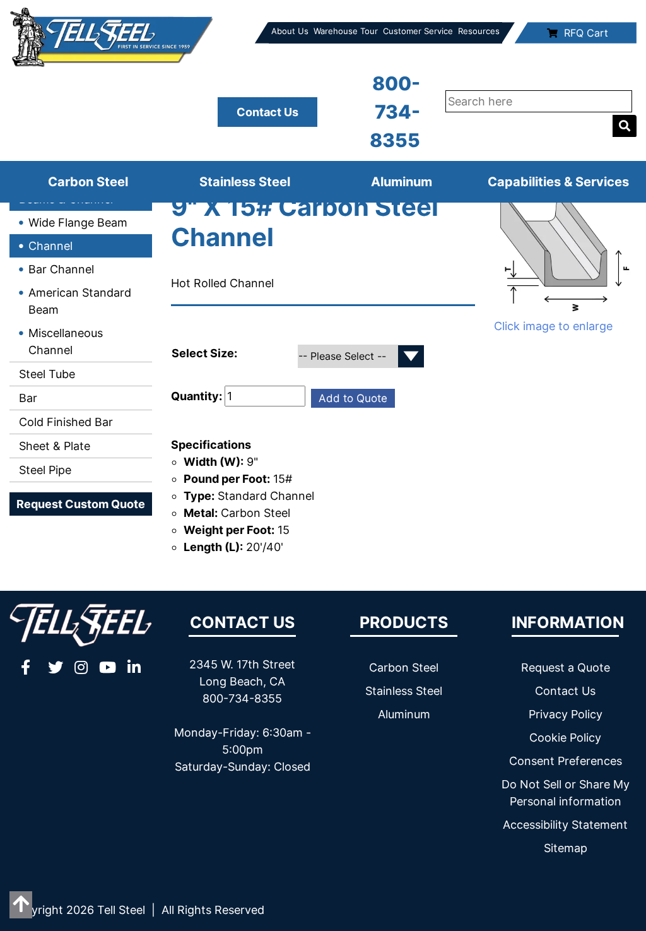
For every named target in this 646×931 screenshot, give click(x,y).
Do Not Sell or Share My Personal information (566, 793)
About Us (289, 31)
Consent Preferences (565, 761)
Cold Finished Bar (64, 422)
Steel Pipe (43, 470)
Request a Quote (565, 667)
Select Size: (206, 353)
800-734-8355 (395, 111)
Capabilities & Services (558, 181)
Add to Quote (353, 398)
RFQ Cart (586, 33)
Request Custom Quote (80, 504)
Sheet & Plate (53, 446)
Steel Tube (45, 374)
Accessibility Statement (565, 824)
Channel (50, 245)
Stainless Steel (244, 181)
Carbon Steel (88, 181)
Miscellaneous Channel (65, 341)
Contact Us (267, 112)
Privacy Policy (565, 714)
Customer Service (418, 31)
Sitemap (565, 848)
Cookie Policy (565, 737)
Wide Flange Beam (77, 222)
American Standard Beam (79, 301)
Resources (479, 31)
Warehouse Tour (346, 31)
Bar (26, 398)
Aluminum (401, 181)
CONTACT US (242, 622)
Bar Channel (61, 269)
